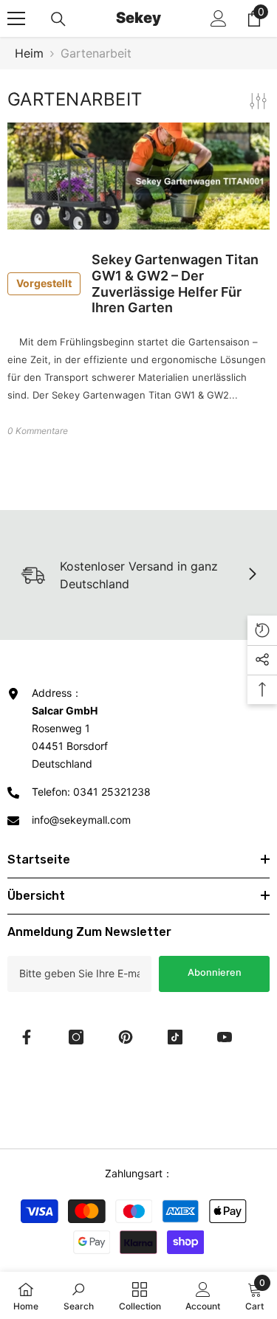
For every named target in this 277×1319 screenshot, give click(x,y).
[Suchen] (58, 19)
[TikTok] (175, 1037)
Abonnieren (215, 972)
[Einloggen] (219, 18)
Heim (29, 53)
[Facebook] (26, 1037)
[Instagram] (76, 1037)
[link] (78, 1295)
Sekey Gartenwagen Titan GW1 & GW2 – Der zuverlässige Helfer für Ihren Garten (137, 283)
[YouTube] (224, 1037)
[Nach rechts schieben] (252, 575)
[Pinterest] (125, 1037)
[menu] (16, 18)
